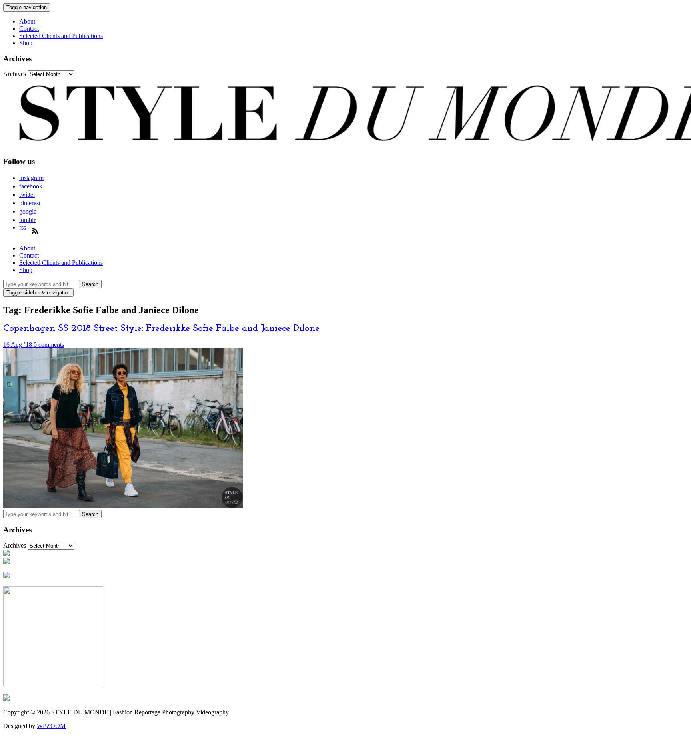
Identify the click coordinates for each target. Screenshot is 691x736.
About (27, 21)
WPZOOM (51, 725)
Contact (29, 28)
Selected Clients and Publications (61, 35)
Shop (25, 43)
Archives (14, 73)
